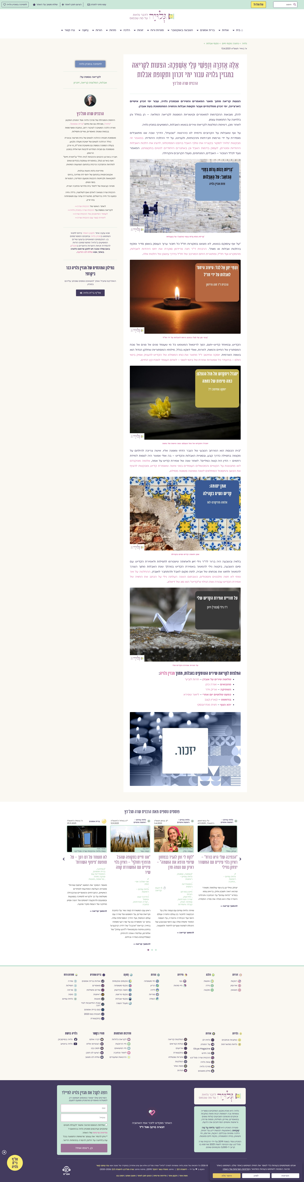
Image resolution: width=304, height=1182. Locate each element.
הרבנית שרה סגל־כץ (185, 83)
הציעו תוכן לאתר (144, 1175)
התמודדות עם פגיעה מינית (185, 875)
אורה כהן (211, 684)
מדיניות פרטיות (100, 1132)
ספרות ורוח (157, 30)
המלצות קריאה (89, 82)
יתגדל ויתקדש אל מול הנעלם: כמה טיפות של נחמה (185, 443)
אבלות (103, 82)
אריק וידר (211, 689)
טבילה (95, 889)
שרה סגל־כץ (128, 1169)
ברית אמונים (207, 30)
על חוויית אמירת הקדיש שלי (185, 665)
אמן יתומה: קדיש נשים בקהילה (185, 554)
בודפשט (226, 699)
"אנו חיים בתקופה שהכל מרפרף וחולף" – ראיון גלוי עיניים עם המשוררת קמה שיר (219, 865)
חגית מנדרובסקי (207, 705)
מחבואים (225, 684)
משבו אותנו (131, 1175)
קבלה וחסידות (142, 889)
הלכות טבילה (98, 881)
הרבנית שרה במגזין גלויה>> (81, 210)
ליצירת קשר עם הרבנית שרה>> (90, 217)
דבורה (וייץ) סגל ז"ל (152, 1127)
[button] (4, 1152)
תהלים (145, 892)
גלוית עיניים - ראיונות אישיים (227, 821)
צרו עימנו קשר (102, 1165)
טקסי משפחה (142, 879)
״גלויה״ (107, 123)
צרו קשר (70, 30)
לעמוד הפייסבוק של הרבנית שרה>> (90, 213)
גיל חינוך (143, 874)
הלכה (126, 30)
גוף (98, 821)
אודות (225, 30)
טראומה (187, 879)
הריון (102, 889)
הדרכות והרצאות (122, 1033)
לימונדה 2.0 (182, 1169)
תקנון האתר (89, 233)
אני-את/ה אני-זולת (229, 883)
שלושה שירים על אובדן (217, 679)
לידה (103, 892)
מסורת (139, 884)
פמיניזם (138, 887)
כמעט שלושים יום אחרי (217, 694)
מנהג (146, 884)
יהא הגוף (225, 705)
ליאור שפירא (191, 694)
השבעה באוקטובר (182, 30)
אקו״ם (74, 245)
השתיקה (225, 689)
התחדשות (144, 876)
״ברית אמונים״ (77, 123)
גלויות (235, 1033)
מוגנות (179, 879)
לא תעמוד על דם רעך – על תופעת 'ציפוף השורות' (176, 860)
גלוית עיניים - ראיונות (229, 890)
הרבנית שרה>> (82, 206)
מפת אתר (183, 1175)
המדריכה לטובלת (100, 885)
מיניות (112, 30)
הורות (99, 30)
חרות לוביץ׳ (192, 679)
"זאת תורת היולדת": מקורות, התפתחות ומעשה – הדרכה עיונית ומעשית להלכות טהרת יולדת (87, 865)
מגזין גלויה (167, 673)
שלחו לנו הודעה (85, 252)
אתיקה (187, 869)
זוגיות (140, 30)
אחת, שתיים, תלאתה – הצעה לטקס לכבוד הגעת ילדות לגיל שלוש (133, 862)
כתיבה (233, 904)
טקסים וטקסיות (141, 881)
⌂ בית (239, 30)
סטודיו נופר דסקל (160, 1169)
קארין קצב (211, 699)
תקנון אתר (172, 1175)
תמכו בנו (120, 1175)
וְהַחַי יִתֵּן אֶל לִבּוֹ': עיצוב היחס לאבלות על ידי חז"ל (185, 337)
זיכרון (77, 82)
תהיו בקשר (98, 1033)
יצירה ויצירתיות (227, 902)
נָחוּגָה (85, 30)
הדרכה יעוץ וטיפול (230, 898)
